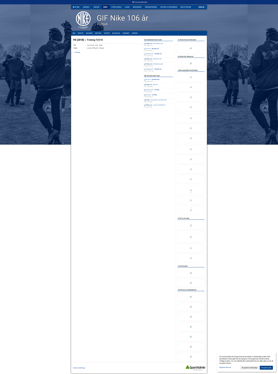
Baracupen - (151, 95)
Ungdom (96, 7)
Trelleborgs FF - (153, 54)
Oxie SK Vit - (152, 79)
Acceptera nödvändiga (249, 368)
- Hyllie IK (151, 84)
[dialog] (246, 362)
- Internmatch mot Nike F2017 (156, 100)
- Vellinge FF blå (153, 59)
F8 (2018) (78, 39)
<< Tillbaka (76, 52)
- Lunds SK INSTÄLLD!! (155, 105)
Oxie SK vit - (152, 48)
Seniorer (86, 7)
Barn (105, 7)
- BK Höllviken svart (154, 43)
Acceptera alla (266, 368)
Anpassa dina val (225, 367)
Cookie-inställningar (79, 368)
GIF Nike (77, 7)
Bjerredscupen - (152, 89)
